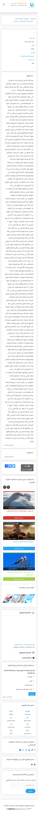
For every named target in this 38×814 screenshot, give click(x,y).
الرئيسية (33, 18)
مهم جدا (29, 676)
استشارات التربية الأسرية (21, 18)
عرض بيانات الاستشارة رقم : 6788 (23, 21)
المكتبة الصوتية (25, 652)
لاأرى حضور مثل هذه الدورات (24, 689)
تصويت (32, 694)
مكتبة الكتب (27, 657)
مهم (30, 681)
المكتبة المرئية (25, 612)
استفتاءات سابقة (7, 697)
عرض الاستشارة (18, 518)
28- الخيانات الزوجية (19, 644)
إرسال (30, 791)
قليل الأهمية (28, 685)
